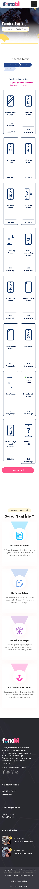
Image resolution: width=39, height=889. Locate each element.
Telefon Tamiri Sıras (23, 853)
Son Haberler (9, 830)
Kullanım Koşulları (11, 876)
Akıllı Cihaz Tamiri (9, 791)
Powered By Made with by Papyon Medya (19, 872)
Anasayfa (15, 29)
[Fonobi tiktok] (17, 772)
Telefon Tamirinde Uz (23, 841)
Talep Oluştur (17, 470)
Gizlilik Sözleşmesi (26, 876)
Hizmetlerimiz (10, 784)
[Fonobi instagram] (12, 772)
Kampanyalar (7, 794)
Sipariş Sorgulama (9, 814)
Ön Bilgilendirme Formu (19, 886)
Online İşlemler (11, 807)
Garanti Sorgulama (9, 817)
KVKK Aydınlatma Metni (19, 881)
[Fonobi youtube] (8, 772)
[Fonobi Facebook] (3, 772)
